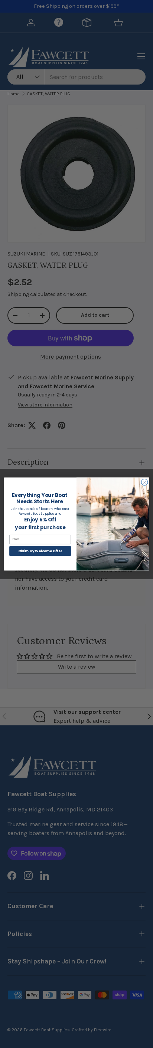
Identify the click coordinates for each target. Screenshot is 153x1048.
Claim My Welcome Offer (40, 550)
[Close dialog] (144, 482)
